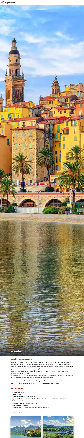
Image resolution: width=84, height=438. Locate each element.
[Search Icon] (77, 3)
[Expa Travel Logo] (8, 2)
